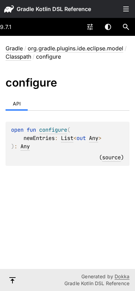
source (111, 157)
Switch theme (108, 27)
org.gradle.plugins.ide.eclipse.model (75, 48)
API (17, 104)
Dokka (122, 276)
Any (93, 138)
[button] (126, 27)
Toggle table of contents (126, 9)
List (67, 138)
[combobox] (90, 27)
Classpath (18, 56)
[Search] (126, 27)
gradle (25, 9)
